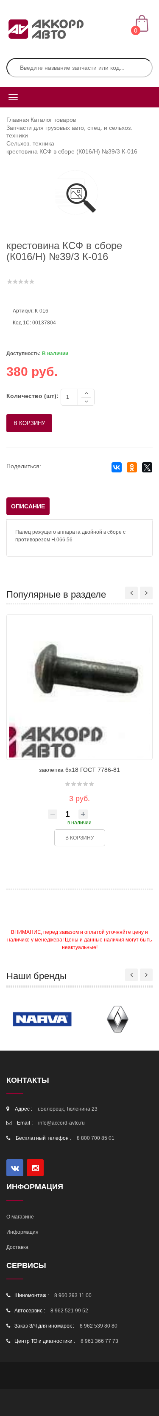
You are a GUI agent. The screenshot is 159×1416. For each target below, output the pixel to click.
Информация (22, 1232)
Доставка (17, 1247)
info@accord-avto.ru (61, 1123)
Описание (28, 506)
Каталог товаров (53, 119)
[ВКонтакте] (116, 468)
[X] (147, 468)
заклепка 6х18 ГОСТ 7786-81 (79, 769)
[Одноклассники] (131, 468)
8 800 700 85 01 (95, 1138)
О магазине (20, 1217)
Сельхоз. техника (30, 143)
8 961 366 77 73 (99, 1341)
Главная (17, 119)
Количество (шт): (32, 395)
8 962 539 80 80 (98, 1326)
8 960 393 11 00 (73, 1295)
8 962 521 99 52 (69, 1311)
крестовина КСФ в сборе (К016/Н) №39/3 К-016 (71, 151)
